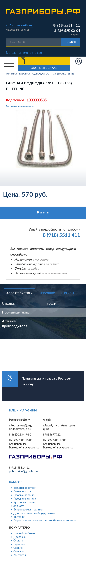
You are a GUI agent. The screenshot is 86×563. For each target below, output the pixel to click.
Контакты (19, 555)
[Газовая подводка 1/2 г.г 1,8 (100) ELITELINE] (44, 138)
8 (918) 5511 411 (61, 235)
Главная (11, 73)
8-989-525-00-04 (67, 30)
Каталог (15, 482)
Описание (46, 293)
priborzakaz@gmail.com (23, 471)
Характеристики (19, 293)
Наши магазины (23, 410)
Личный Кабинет (24, 533)
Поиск (70, 42)
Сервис (18, 547)
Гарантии (19, 544)
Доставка (19, 537)
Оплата (18, 540)
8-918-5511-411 (66, 25)
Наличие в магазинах (20, 106)
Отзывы (67, 293)
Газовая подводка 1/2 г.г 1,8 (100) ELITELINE (46, 73)
